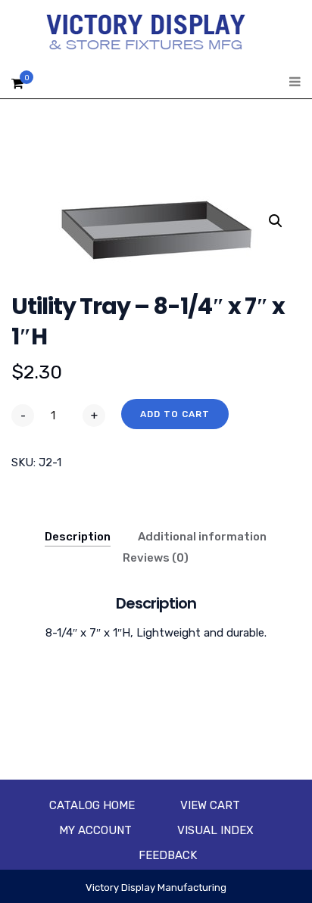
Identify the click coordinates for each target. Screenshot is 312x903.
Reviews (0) (156, 558)
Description (78, 536)
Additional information (202, 536)
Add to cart (175, 414)
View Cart (210, 805)
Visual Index (215, 830)
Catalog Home (92, 805)
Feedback (168, 855)
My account (95, 830)
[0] (17, 87)
